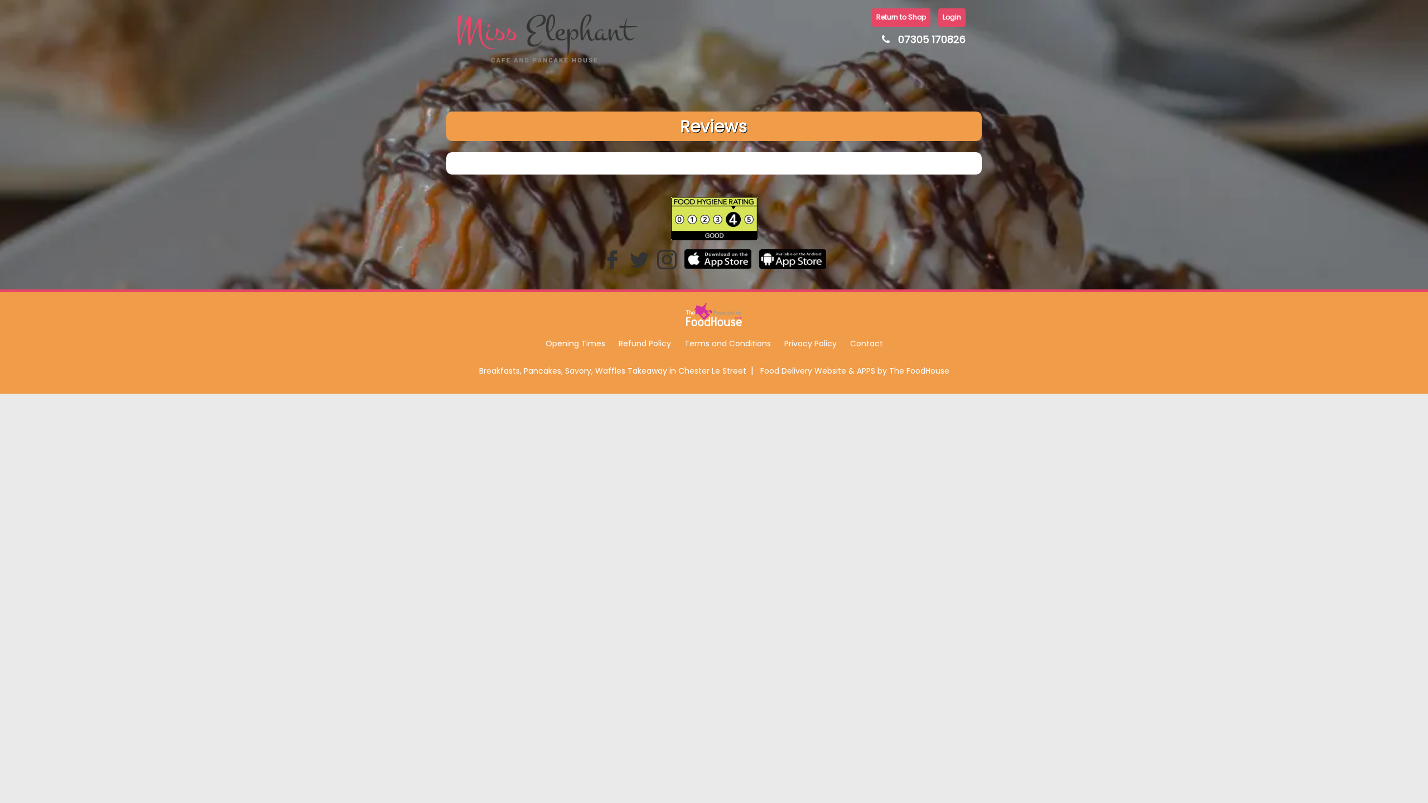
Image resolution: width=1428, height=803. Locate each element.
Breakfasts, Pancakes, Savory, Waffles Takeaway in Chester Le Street (612, 371)
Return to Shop (901, 17)
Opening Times (575, 343)
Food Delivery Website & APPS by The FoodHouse (854, 371)
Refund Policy (645, 343)
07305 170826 (932, 39)
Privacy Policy (810, 343)
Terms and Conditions (727, 343)
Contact (866, 343)
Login (952, 17)
